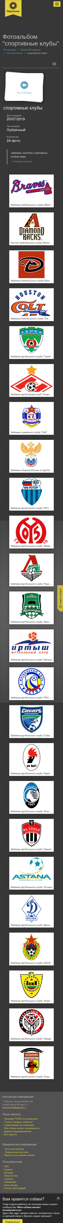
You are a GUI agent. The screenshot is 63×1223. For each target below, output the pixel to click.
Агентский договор (14, 1148)
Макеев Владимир (30, 49)
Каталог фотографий (15, 1188)
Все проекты (10, 1134)
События (8, 1178)
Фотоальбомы (15, 53)
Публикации (10, 1181)
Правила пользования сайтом (19, 1155)
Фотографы (9, 49)
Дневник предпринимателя (17, 1131)
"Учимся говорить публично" (18, 1121)
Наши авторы (11, 1185)
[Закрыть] (58, 1198)
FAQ (6, 1166)
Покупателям (11, 1175)
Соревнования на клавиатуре (19, 1124)
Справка (8, 1169)
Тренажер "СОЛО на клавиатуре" (21, 1118)
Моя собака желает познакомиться (22, 1128)
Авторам (8, 1172)
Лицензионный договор (16, 1152)
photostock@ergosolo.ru (14, 1107)
